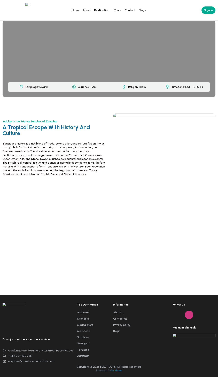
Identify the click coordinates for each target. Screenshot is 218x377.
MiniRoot (116, 370)
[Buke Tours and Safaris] (35, 10)
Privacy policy (121, 324)
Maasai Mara (85, 324)
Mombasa (83, 331)
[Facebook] (177, 315)
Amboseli (83, 312)
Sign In (208, 10)
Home (75, 10)
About (87, 10)
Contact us (120, 318)
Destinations (102, 10)
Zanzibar (83, 355)
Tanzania (83, 349)
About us (119, 312)
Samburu (83, 337)
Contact (130, 10)
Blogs (142, 10)
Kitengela (83, 318)
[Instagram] (189, 315)
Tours (117, 10)
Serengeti (83, 343)
